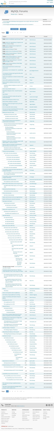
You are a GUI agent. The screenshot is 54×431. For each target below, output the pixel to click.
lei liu (31, 74)
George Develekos (33, 335)
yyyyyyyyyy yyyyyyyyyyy (35, 288)
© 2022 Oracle (10, 426)
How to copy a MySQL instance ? (9, 88)
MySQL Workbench (25, 420)
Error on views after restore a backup (10, 107)
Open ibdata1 (5, 94)
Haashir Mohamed (33, 99)
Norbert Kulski (32, 209)
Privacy (2, 428)
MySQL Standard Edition (5, 416)
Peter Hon (32, 271)
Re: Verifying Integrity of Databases (11, 329)
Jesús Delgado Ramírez (34, 70)
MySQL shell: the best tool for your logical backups (12, 197)
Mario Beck (32, 371)
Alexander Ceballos (33, 107)
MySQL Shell (24, 416)
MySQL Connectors (36, 418)
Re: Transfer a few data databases (10, 153)
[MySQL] (4, 3)
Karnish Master (33, 91)
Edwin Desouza (33, 39)
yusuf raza (32, 300)
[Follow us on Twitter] (49, 405)
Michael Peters (32, 189)
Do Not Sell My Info (8, 428)
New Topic (23, 29)
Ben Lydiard (32, 77)
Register (51, 2)
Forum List (14, 14)
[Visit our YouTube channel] (52, 405)
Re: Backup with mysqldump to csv (11, 211)
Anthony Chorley (33, 215)
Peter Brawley (32, 114)
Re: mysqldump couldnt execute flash (11, 181)
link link (31, 292)
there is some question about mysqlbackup (11, 292)
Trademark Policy (21, 428)
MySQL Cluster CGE (4, 420)
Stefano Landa (32, 306)
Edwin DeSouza (33, 64)
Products (4, 409)
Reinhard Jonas (32, 365)
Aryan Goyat (32, 373)
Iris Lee (31, 86)
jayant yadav (32, 360)
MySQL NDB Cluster (26, 415)
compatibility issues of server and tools (10, 373)
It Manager (32, 170)
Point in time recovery (7, 193)
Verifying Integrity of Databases (9, 327)
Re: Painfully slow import (9, 337)
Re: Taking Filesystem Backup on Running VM (13, 333)
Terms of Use (14, 428)
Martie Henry (32, 112)
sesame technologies (34, 96)
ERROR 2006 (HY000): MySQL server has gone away (12, 183)
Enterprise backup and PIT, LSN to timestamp (11, 365)
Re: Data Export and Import (9, 203)
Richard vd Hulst (33, 67)
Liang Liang (32, 121)
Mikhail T (31, 225)
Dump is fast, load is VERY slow (9, 225)
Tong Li (31, 80)
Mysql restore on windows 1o (8, 360)
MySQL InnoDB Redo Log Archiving (13, 39)
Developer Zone (5, 6)
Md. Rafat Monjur (33, 109)
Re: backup (6, 290)
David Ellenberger (33, 183)
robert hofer (32, 267)
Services (14, 409)
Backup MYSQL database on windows (10, 101)
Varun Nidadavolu (33, 193)
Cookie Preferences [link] (29, 428)
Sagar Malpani (32, 104)
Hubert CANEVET (33, 151)
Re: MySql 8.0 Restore (8, 308)
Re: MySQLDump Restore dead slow (11, 191)
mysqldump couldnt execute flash (9, 179)
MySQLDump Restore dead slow (9, 189)
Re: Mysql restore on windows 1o (10, 362)
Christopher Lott (33, 318)
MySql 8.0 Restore (6, 306)
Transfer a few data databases (8, 151)
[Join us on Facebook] (47, 405)
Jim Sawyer (32, 201)
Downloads (25, 409)
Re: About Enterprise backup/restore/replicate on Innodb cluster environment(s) (13, 128)
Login (48, 2)
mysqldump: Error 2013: (7, 300)
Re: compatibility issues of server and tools (12, 375)
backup (4, 288)
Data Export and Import (7, 201)
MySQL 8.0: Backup (9, 49)
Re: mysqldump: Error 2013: (9, 302)
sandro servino (32, 133)
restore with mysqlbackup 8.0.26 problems (11, 80)
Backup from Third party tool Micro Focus (11, 99)
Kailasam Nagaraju (33, 294)
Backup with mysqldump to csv (9, 209)
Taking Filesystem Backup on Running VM (11, 331)
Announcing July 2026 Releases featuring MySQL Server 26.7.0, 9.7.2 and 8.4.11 (18, 24)
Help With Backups (6, 215)
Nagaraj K (31, 145)
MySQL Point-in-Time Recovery (12, 51)
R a (30, 94)
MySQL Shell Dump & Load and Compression (11, 199)
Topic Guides (35, 420)
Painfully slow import (7, 335)
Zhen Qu (31, 167)
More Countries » (20, 406)
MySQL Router (24, 418)
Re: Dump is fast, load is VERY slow (10, 227)
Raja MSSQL (32, 101)
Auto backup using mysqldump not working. (11, 294)
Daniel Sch (32, 82)
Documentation (37, 409)
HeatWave (3, 412)
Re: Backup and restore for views (10, 114)
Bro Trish (31, 327)
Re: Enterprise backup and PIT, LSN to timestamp (13, 367)
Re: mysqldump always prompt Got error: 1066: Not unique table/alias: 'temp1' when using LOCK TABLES (13, 276)
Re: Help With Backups (8, 217)
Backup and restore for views (8, 112)
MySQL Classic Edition (5, 418)
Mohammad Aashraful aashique (36, 179)
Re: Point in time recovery (9, 195)
